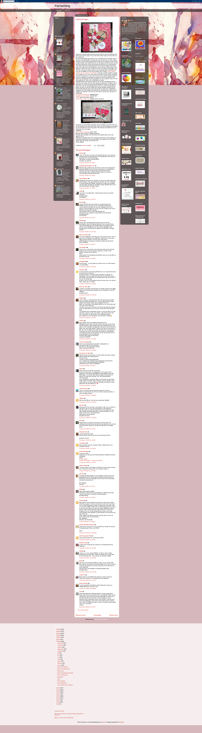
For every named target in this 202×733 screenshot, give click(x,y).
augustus (60, 651)
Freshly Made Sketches (62, 54)
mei (59, 657)
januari (60, 665)
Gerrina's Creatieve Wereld (62, 120)
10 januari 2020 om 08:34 (87, 395)
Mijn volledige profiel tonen (128, 33)
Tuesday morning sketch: (83, 95)
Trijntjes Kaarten (60, 185)
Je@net (81, 398)
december (60, 643)
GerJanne (82, 269)
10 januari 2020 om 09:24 (87, 417)
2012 (58, 702)
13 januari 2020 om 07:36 (87, 557)
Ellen (80, 560)
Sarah (81, 368)
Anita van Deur (83, 286)
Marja (81, 489)
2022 (58, 637)
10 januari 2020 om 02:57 (87, 266)
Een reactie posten (83, 610)
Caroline (81, 405)
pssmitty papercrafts (85, 535)
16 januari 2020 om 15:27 (87, 607)
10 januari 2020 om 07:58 (87, 338)
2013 (58, 700)
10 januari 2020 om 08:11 (87, 365)
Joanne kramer (83, 388)
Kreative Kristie (60, 69)
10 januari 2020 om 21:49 (87, 462)
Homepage (58, 10)
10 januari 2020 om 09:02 (88, 402)
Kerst (58, 679)
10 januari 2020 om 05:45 (87, 295)
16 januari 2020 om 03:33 (87, 588)
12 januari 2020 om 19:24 (87, 539)
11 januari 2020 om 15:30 (87, 521)
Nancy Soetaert (83, 234)
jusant (104, 722)
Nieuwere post (81, 615)
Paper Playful (59, 38)
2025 (58, 631)
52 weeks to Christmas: (82, 94)
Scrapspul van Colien (61, 88)
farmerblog (59, 137)
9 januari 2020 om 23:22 (87, 258)
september (61, 649)
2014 (58, 698)
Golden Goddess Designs (86, 524)
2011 (58, 704)
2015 (58, 696)
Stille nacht (60, 671)
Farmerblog (62, 6)
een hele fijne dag (67, 154)
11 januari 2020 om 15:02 (87, 497)
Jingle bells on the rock (82, 98)
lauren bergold (83, 583)
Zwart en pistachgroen (63, 668)
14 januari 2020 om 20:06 (87, 572)
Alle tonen (70, 199)
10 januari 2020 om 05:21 (87, 283)
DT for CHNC (83, 459)
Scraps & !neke (60, 168)
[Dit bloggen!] (99, 145)
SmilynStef (82, 261)
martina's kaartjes (84, 341)
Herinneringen (61, 681)
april (59, 659)
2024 (58, 633)
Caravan (65, 186)
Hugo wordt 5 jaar (66, 138)
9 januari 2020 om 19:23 (87, 162)
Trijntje (81, 551)
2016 (58, 694)
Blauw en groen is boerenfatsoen (64, 717)
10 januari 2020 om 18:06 (87, 448)
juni (59, 655)
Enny (80, 420)
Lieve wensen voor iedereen (65, 685)
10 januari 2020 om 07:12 (87, 317)
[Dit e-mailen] (97, 145)
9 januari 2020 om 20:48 (87, 231)
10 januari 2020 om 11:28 (87, 428)
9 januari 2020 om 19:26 (87, 175)
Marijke (81, 220)
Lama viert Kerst (59, 711)
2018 (58, 690)
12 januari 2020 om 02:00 (88, 532)
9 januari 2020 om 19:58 (87, 188)
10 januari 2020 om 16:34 (87, 440)
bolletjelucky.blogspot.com (86, 165)
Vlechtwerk (60, 677)
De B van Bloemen (62, 674)
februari (60, 663)
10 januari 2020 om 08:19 (87, 385)
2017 (58, 692)
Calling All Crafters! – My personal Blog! (90, 460)
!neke (80, 191)
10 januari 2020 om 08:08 (87, 350)
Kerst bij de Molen (62, 667)
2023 (58, 635)
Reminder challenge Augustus (65, 106)
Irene (80, 591)
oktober (60, 647)
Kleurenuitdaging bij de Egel (65, 673)
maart (59, 661)
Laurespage (82, 443)
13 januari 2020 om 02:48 (87, 548)
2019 (58, 688)
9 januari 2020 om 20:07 (87, 199)
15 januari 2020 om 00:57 (87, 580)
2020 (58, 641)
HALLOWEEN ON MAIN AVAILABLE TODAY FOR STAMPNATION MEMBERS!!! (66, 74)
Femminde (82, 500)
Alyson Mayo (83, 465)
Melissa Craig (83, 542)
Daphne (81, 298)
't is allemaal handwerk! (62, 153)
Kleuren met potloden (61, 103)
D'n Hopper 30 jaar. (67, 89)
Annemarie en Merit (85, 353)
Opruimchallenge (62, 683)
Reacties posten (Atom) (101, 619)
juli (59, 653)
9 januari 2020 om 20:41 (87, 217)
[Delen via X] (100, 145)
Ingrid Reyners (83, 178)
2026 (58, 629)
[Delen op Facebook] (102, 145)
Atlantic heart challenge (82, 132)
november (60, 645)
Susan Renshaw (83, 451)
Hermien (81, 473)
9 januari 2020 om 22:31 (87, 244)
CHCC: (78, 97)
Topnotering (67, 10)
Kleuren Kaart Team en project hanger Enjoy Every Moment (69, 714)
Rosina (81, 202)
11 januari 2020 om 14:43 (87, 486)
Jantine (81, 320)
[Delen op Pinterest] (103, 145)
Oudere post (113, 615)
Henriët (81, 153)
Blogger (122, 722)
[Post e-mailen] (95, 145)
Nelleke (131, 20)
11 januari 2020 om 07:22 (87, 470)
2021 (58, 639)
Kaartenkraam (83, 431)
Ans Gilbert (82, 247)
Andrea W (82, 574)
